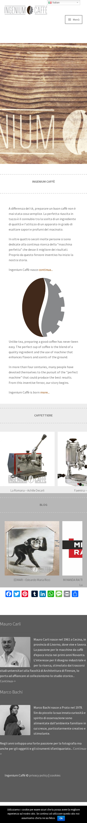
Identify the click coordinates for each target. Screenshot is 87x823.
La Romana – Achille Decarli (27, 490)
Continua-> (8, 681)
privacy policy (38, 775)
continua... (46, 270)
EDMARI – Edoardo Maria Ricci (32, 580)
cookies (55, 775)
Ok (61, 818)
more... (45, 392)
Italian (55, 2)
